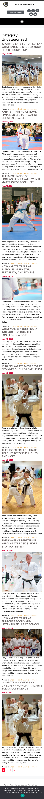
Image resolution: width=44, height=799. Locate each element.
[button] (22, 21)
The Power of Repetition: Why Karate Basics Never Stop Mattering (19, 543)
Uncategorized (16, 109)
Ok (22, 796)
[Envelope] (35, 14)
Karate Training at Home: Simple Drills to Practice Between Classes (19, 114)
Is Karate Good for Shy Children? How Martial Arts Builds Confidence (22, 685)
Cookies (24, 785)
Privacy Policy (9, 785)
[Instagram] (33, 11)
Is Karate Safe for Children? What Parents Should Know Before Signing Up (22, 47)
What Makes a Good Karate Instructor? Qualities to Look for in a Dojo (21, 332)
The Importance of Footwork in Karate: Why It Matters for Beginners (21, 179)
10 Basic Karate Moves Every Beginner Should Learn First (22, 368)
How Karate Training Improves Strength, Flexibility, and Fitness (18, 269)
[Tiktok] (37, 11)
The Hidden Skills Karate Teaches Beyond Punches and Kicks (20, 453)
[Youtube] (31, 14)
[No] (41, 792)
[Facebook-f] (29, 11)
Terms (17, 785)
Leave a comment (30, 109)
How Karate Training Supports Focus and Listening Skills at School (21, 621)
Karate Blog (32, 785)
